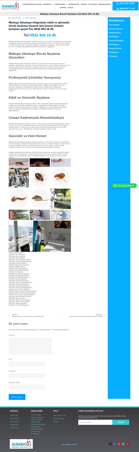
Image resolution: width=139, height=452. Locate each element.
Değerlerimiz (14, 425)
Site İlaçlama (113, 52)
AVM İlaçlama (114, 44)
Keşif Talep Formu (59, 415)
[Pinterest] (127, 444)
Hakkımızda (47, 4)
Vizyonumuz (14, 422)
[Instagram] (110, 444)
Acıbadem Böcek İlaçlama (31, 4)
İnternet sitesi (14, 382)
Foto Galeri (92, 4)
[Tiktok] (123, 444)
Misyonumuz (14, 419)
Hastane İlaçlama (115, 48)
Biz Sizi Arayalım (59, 419)
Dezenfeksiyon (74, 4)
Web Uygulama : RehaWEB (69, 444)
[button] (124, 185)
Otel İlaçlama (113, 37)
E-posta (13, 371)
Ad (10, 359)
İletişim (70, 8)
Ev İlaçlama (113, 56)
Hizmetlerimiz (60, 4)
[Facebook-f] (114, 444)
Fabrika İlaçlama (115, 33)
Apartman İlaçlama (115, 29)
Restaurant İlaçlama (116, 41)
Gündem (63, 8)
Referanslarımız (104, 4)
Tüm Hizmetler (114, 25)
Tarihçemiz (14, 428)
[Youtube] (119, 444)
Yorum (12, 335)
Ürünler (84, 4)
